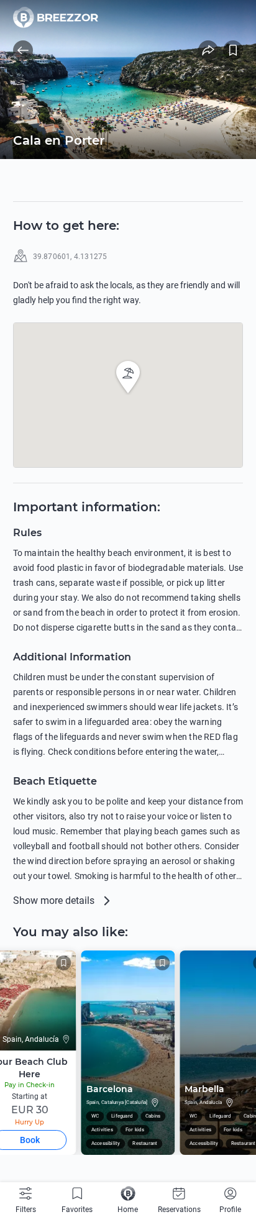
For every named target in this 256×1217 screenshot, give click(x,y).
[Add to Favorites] (233, 50)
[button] (128, 377)
